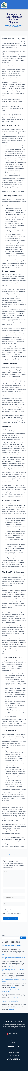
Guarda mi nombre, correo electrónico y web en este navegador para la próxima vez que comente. (13, 911)
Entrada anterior (14, 851)
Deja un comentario (10, 25)
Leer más (10, 966)
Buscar (3, 935)
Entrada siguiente (14, 854)
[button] (18, 4)
